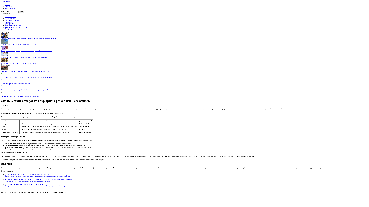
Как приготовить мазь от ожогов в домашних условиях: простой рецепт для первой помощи (35, 186)
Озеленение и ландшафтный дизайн (16, 27)
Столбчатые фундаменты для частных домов (15, 84)
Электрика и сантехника (13, 25)
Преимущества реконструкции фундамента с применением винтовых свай (25, 71)
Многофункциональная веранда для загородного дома (18, 63)
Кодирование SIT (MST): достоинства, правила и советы (19, 44)
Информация (9, 29)
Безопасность (9, 22)
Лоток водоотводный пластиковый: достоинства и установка (25, 184)
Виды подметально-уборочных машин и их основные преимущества (27, 181)
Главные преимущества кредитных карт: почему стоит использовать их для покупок (28, 38)
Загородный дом (10, 18)
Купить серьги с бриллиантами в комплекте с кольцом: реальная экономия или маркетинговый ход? (37, 176)
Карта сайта (8, 6)
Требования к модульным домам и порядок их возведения (20, 96)
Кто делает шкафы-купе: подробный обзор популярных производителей (24, 90)
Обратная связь (10, 8)
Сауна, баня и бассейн (12, 20)
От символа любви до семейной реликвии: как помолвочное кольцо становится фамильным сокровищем (39, 179)
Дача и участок (9, 24)
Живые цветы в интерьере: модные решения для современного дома (27, 174)
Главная (7, 5)
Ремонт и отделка (10, 17)
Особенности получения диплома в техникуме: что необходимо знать (24, 57)
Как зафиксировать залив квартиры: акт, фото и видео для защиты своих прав (26, 77)
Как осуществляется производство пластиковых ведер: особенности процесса (26, 51)
